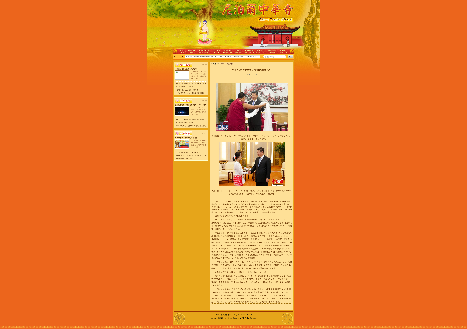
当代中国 (229, 64)
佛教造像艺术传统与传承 (184, 122)
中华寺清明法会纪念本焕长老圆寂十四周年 (191, 93)
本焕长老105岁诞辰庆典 (184, 159)
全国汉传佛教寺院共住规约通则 (186, 69)
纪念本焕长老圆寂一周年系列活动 (188, 152)
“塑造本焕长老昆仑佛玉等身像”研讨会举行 (191, 126)
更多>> (204, 64)
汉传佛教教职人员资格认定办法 (187, 90)
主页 (222, 64)
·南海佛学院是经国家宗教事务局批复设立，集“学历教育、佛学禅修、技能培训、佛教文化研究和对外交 (220, 56)
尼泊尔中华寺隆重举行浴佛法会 (186, 138)
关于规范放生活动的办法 (184, 87)
